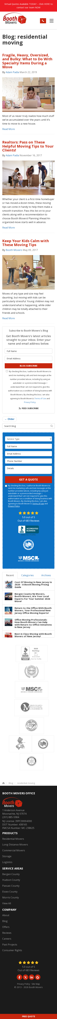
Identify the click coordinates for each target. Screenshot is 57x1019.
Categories (27, 575)
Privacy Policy (30, 402)
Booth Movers (14, 250)
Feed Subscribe (30, 408)
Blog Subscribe (28, 365)
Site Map (36, 983)
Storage (6, 856)
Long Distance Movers (15, 844)
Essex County (9, 891)
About (5, 915)
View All (6, 903)
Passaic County (10, 885)
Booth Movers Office (18, 793)
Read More (8, 129)
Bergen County (11, 874)
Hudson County (11, 880)
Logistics (7, 862)
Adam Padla (12, 72)
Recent (10, 575)
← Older (9, 419)
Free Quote (28, 1016)
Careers (6, 938)
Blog (5, 921)
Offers (5, 927)
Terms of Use (40, 398)
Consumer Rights (12, 950)
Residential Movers (13, 838)
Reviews (6, 932)
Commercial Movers (13, 850)
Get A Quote (28, 479)
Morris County (10, 897)
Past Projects (9, 944)
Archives (46, 575)
